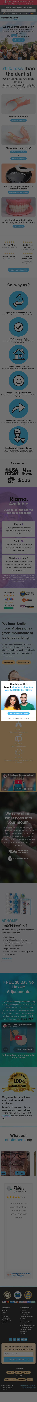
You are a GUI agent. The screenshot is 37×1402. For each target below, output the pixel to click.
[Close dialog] (34, 683)
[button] (18, 699)
